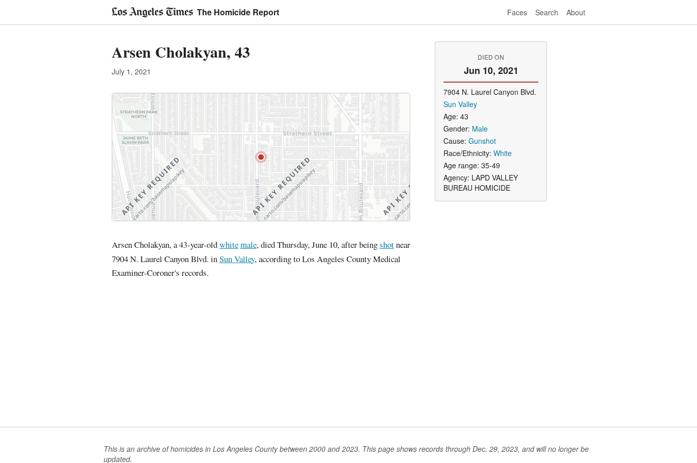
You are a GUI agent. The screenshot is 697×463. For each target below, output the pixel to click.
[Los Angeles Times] (152, 12)
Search (546, 12)
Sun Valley (237, 259)
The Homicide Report (238, 12)
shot (387, 244)
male (248, 244)
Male (480, 128)
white (228, 244)
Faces (517, 12)
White (502, 153)
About (575, 12)
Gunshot (482, 141)
